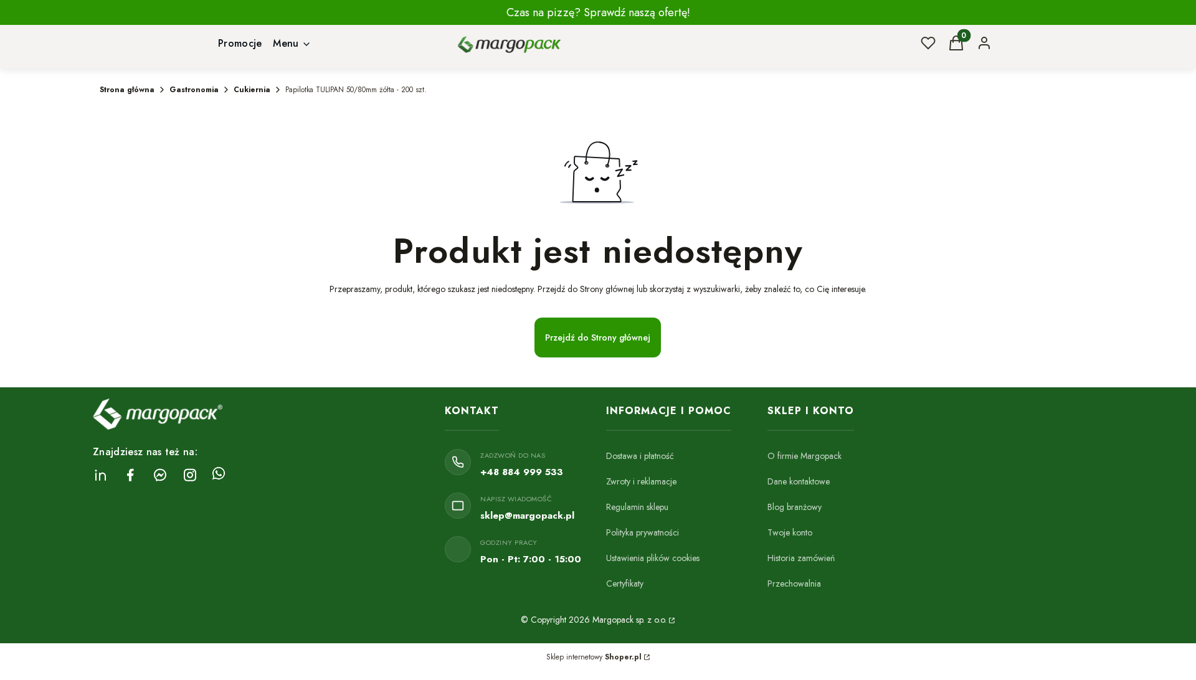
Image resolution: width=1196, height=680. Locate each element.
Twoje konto (789, 532)
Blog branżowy (794, 507)
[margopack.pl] (671, 619)
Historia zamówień (801, 558)
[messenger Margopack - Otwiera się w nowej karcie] (160, 475)
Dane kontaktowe (798, 481)
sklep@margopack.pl (527, 515)
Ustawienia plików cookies (653, 558)
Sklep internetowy (594, 657)
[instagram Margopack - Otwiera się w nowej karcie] (190, 475)
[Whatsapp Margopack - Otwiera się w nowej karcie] (218, 475)
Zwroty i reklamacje (641, 481)
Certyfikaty (624, 583)
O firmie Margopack (804, 456)
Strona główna (127, 89)
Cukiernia (252, 89)
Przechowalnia (794, 583)
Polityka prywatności (642, 532)
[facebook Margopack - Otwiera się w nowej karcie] (130, 475)
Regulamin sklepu (637, 507)
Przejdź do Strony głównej (597, 337)
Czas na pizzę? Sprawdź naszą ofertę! (598, 12)
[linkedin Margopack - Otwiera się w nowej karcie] (100, 475)
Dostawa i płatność (640, 456)
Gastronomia (194, 89)
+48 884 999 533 (521, 472)
